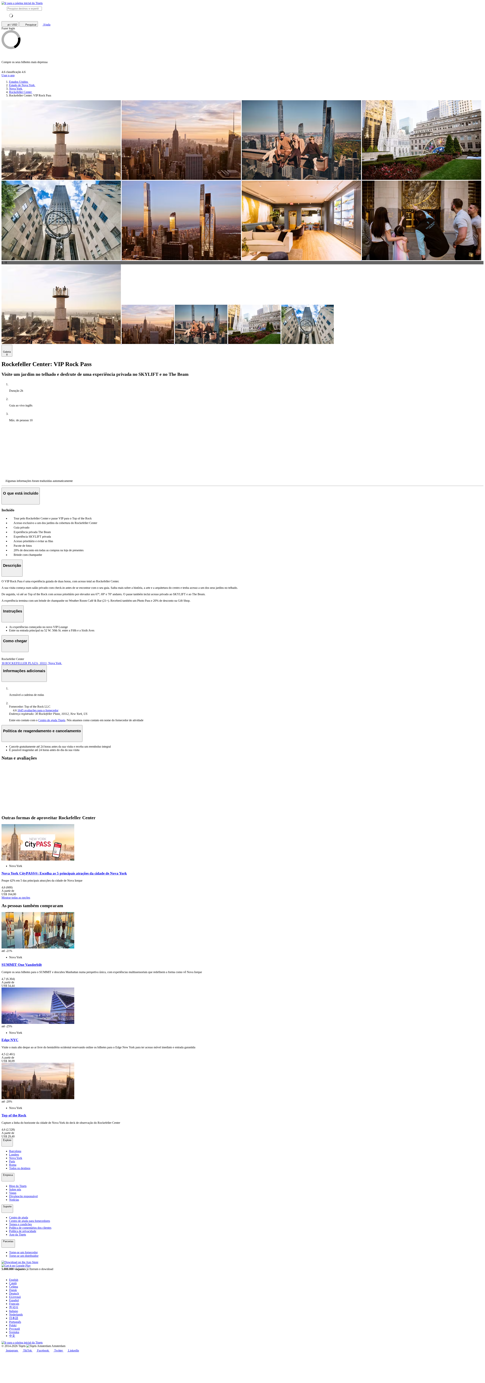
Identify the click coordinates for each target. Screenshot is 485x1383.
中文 (12, 1335)
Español (14, 1300)
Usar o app (8, 75)
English (13, 1279)
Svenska (14, 1332)
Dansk (13, 1290)
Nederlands (16, 1314)
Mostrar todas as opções (16, 897)
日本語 (13, 1318)
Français (14, 1303)
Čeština (13, 1286)
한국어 (13, 1307)
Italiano (13, 1311)
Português (15, 1321)
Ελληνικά (15, 1296)
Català (13, 1283)
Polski (12, 1325)
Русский (14, 1328)
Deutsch (14, 1293)
